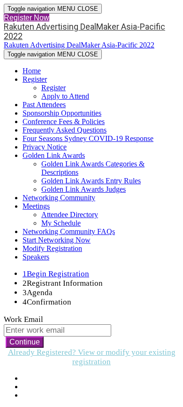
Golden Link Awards (54, 155)
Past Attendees (44, 105)
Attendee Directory (69, 215)
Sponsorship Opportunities (62, 113)
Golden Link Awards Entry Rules (91, 181)
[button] (26, 18)
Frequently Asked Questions (65, 130)
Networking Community (59, 198)
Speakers (36, 257)
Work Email (23, 319)
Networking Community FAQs (69, 231)
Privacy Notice (45, 147)
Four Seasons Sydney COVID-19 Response (88, 138)
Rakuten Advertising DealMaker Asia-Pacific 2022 (84, 31)
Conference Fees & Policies (64, 121)
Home (32, 71)
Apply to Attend (65, 96)
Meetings (36, 206)
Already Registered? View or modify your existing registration (91, 357)
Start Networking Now (57, 240)
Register (35, 79)
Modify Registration (52, 248)
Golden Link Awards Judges (83, 189)
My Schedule (61, 223)
